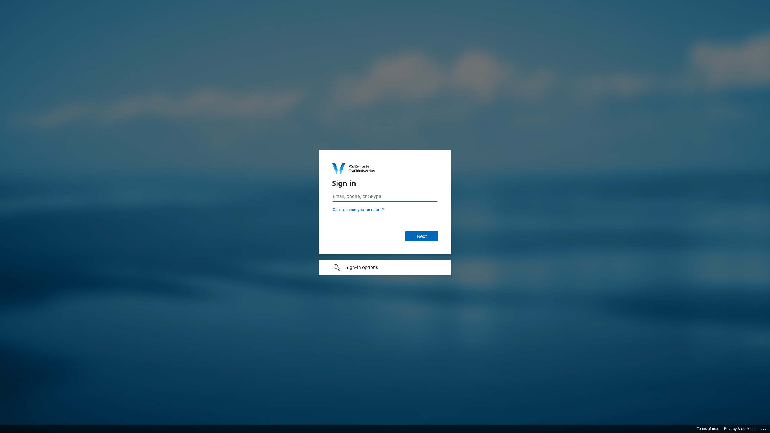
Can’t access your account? (358, 209)
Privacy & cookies (739, 428)
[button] (385, 267)
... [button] (764, 428)
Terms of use (707, 428)
